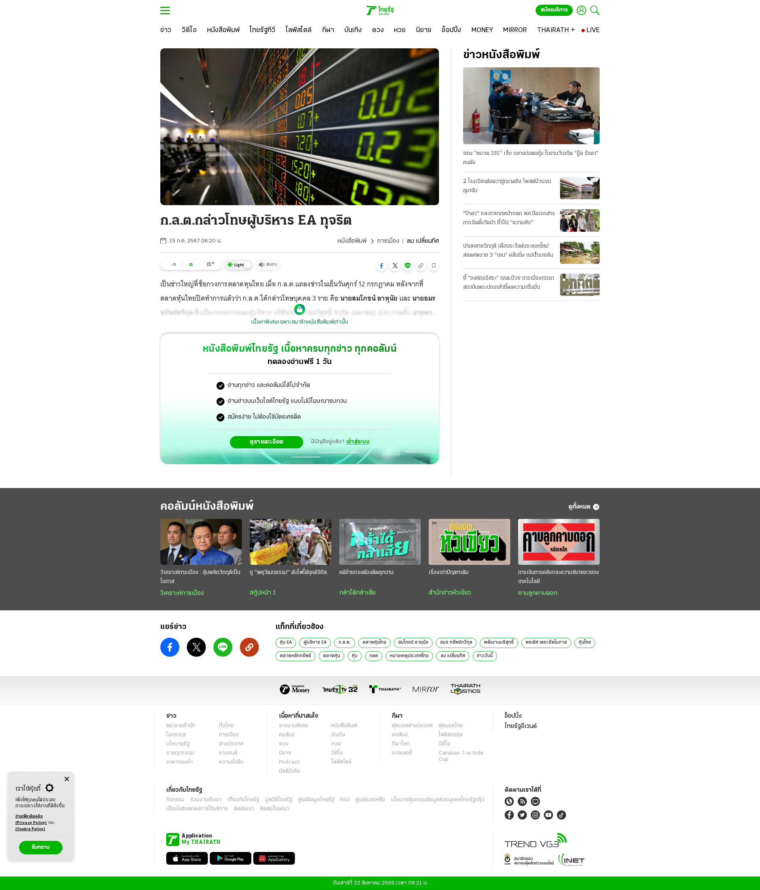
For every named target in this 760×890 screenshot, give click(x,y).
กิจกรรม (175, 800)
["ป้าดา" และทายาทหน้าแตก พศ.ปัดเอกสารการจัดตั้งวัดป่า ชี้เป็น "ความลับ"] (580, 220)
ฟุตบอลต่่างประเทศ (412, 726)
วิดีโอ (337, 753)
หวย (336, 744)
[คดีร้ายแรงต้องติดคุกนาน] (380, 542)
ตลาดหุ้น (331, 656)
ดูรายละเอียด (267, 442)
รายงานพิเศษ (293, 726)
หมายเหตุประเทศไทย (409, 656)
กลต (373, 656)
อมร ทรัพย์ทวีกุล (456, 642)
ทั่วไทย (226, 726)
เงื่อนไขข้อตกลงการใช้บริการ (197, 809)
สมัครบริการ (554, 10)
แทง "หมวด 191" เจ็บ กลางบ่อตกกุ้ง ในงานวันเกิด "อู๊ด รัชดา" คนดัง (530, 158)
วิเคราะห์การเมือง (182, 593)
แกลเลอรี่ (402, 753)
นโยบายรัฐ (178, 744)
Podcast (289, 762)
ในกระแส (176, 735)
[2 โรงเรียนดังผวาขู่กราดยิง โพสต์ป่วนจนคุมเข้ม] (580, 188)
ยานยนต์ (228, 753)
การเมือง (388, 241)
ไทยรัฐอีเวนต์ (521, 726)
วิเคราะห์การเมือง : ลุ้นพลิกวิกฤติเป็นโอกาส (200, 577)
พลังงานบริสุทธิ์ (499, 642)
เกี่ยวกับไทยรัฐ (243, 800)
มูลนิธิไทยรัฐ (278, 800)
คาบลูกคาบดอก (537, 593)
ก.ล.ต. (344, 642)
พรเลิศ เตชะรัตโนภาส (546, 642)
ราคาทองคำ (179, 762)
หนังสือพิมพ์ (352, 241)
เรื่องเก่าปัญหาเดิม (449, 573)
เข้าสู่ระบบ (357, 442)
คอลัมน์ (287, 735)
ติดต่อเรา (244, 809)
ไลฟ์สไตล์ (341, 762)
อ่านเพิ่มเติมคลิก (31, 819)
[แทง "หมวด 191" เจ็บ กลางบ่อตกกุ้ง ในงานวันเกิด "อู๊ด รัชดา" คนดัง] (531, 105)
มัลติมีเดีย (289, 771)
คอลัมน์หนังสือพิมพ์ (207, 507)
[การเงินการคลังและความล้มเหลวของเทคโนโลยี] (559, 542)
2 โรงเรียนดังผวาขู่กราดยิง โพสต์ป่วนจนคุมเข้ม (507, 186)
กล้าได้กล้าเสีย (357, 593)
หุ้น (354, 656)
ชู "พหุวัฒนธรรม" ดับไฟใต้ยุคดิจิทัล (288, 573)
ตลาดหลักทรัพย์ (295, 656)
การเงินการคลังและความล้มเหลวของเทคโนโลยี (558, 577)
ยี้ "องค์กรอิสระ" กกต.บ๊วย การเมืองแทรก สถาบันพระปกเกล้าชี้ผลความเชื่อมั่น (508, 282)
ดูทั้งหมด (579, 507)
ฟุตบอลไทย (451, 726)
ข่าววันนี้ (485, 656)
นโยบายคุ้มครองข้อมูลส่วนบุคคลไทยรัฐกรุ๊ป (437, 800)
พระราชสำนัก (180, 726)
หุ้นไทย (585, 642)
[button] (381, 266)
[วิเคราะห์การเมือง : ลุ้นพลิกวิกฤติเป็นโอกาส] (201, 542)
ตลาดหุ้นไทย (374, 642)
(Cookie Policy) (30, 829)
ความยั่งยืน (231, 762)
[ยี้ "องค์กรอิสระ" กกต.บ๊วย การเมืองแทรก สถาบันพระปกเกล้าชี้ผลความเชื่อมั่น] (580, 285)
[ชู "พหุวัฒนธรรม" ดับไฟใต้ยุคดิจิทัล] (290, 542)
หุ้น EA (286, 642)
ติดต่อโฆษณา (274, 809)
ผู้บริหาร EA (315, 642)
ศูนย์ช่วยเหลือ (370, 800)
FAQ (345, 800)
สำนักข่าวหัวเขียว (450, 593)
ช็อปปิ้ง (513, 716)
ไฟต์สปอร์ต (451, 735)
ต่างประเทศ (231, 744)
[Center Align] (67, 779)
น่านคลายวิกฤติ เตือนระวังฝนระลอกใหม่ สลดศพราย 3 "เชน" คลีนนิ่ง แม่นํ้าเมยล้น (508, 250)
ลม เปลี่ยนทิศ (453, 656)
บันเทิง (338, 735)
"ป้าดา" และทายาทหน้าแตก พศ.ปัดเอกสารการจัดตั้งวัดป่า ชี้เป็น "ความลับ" (509, 218)
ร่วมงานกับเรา (206, 800)
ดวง (284, 744)
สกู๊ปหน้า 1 (263, 593)
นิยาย (285, 753)
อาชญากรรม (180, 753)
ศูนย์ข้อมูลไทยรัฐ (316, 800)
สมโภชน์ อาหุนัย (413, 642)
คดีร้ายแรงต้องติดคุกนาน (366, 573)
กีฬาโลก (401, 744)
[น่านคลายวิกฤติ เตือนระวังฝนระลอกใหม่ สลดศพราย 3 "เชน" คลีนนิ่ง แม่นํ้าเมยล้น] (580, 253)
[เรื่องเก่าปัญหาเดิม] (469, 542)
